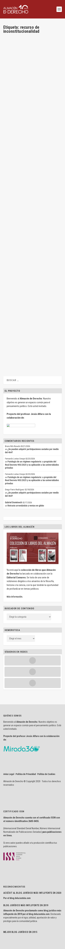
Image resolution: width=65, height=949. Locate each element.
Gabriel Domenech (17, 170)
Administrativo (40, 258)
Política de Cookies (46, 774)
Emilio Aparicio (16, 258)
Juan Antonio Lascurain (16, 94)
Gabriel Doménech (13, 502)
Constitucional (48, 91)
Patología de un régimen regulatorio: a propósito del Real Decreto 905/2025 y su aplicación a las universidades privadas (32, 464)
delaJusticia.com (22, 898)
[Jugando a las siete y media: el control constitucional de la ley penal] (32, 59)
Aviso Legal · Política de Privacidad (19, 774)
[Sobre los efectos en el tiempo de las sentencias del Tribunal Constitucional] (32, 138)
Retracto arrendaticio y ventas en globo (26, 505)
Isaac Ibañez (15, 341)
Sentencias (20, 173)
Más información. (15, 596)
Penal (29, 94)
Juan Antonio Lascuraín (19, 91)
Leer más (13, 110)
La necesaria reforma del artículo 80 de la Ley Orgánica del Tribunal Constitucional (31, 331)
